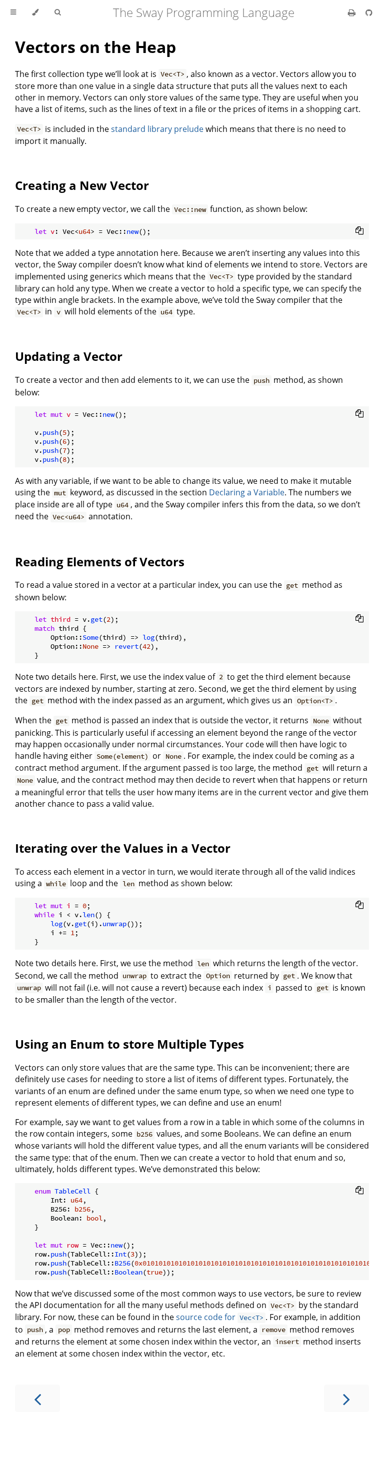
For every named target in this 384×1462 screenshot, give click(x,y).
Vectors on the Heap (95, 46)
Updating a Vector (68, 356)
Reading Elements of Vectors (99, 561)
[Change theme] (35, 12)
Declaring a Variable (246, 492)
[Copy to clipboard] (359, 230)
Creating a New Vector (82, 185)
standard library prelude (157, 128)
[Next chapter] (346, 1398)
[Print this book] (353, 12)
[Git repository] (369, 12)
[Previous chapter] (37, 1398)
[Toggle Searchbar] (57, 12)
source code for (220, 1317)
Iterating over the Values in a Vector (122, 848)
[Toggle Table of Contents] (13, 12)
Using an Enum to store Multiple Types (129, 1044)
